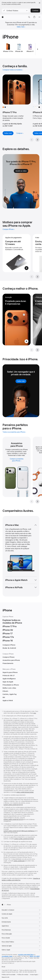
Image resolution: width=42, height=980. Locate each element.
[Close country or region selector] (39, 3)
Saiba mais (20, 27)
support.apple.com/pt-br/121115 (13, 805)
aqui (34, 713)
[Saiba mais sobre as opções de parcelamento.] (17, 253)
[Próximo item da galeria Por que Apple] (37, 277)
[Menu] (39, 17)
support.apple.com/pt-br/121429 (24, 839)
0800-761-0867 (35, 956)
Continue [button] (35, 10)
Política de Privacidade (8, 974)
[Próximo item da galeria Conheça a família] (37, 140)
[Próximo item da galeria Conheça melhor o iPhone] (37, 350)
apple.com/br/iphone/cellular (25, 792)
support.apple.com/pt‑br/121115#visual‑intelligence (19, 831)
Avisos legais (34, 974)
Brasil (3, 967)
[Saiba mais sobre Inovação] (17, 319)
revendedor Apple (7, 956)
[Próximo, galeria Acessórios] (37, 501)
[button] (15, 10)
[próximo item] (37, 49)
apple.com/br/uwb (19, 861)
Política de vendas (22, 974)
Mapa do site (5, 977)
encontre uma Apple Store (26, 954)
